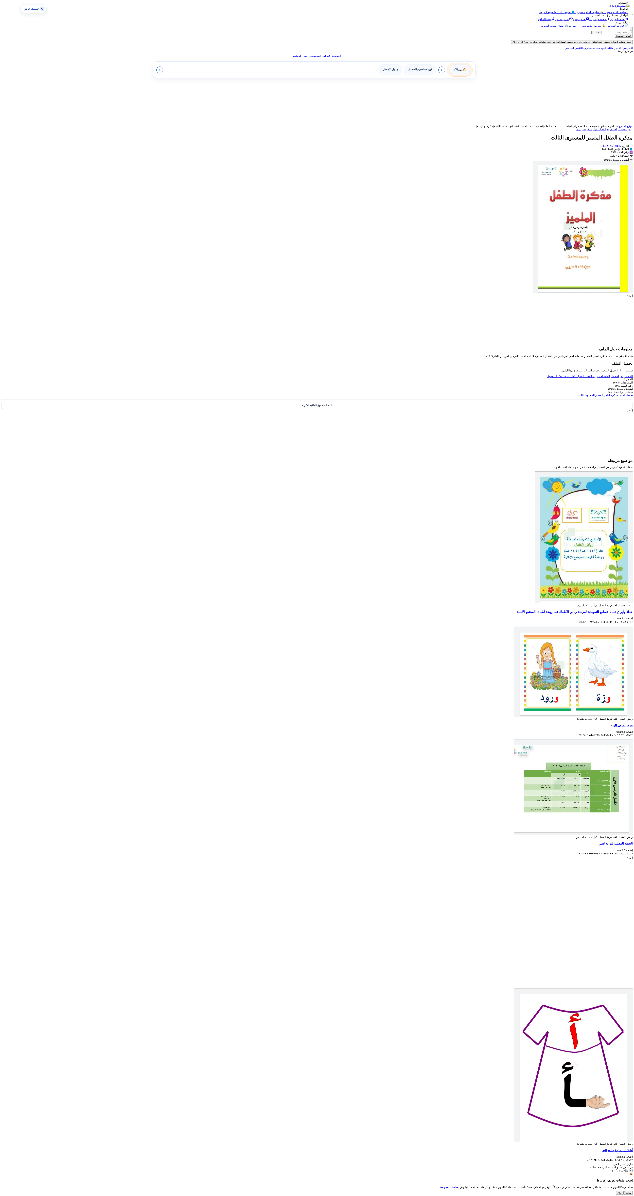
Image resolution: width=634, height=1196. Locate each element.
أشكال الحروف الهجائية (617, 1150)
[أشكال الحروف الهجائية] (573, 1140)
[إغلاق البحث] (592, 32)
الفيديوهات (315, 55)
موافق (628, 1193)
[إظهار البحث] (631, 29)
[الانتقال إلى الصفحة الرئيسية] (623, 5)
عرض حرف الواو (622, 725)
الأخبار (617, 48)
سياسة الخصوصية (449, 1187)
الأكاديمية (337, 55)
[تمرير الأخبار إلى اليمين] (441, 69)
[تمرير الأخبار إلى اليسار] (159, 69)
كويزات (327, 55)
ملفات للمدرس (591, 48)
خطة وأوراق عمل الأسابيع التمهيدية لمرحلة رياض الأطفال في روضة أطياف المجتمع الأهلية (575, 612)
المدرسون (627, 48)
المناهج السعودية (623, 36)
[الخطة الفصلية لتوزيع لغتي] (573, 833)
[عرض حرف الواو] (573, 715)
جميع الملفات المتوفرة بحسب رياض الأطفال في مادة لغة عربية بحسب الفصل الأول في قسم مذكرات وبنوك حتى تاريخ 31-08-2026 (571, 42)
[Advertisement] (534, 101)
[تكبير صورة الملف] (583, 292)
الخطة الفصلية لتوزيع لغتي (616, 843)
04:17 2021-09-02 (611, 146)
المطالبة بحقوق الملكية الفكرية (317, 405)
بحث (598, 32)
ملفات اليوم (607, 48)
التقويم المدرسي (574, 48)
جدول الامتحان (300, 55)
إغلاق (619, 1193)
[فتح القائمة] (631, 14)
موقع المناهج (626, 126)
